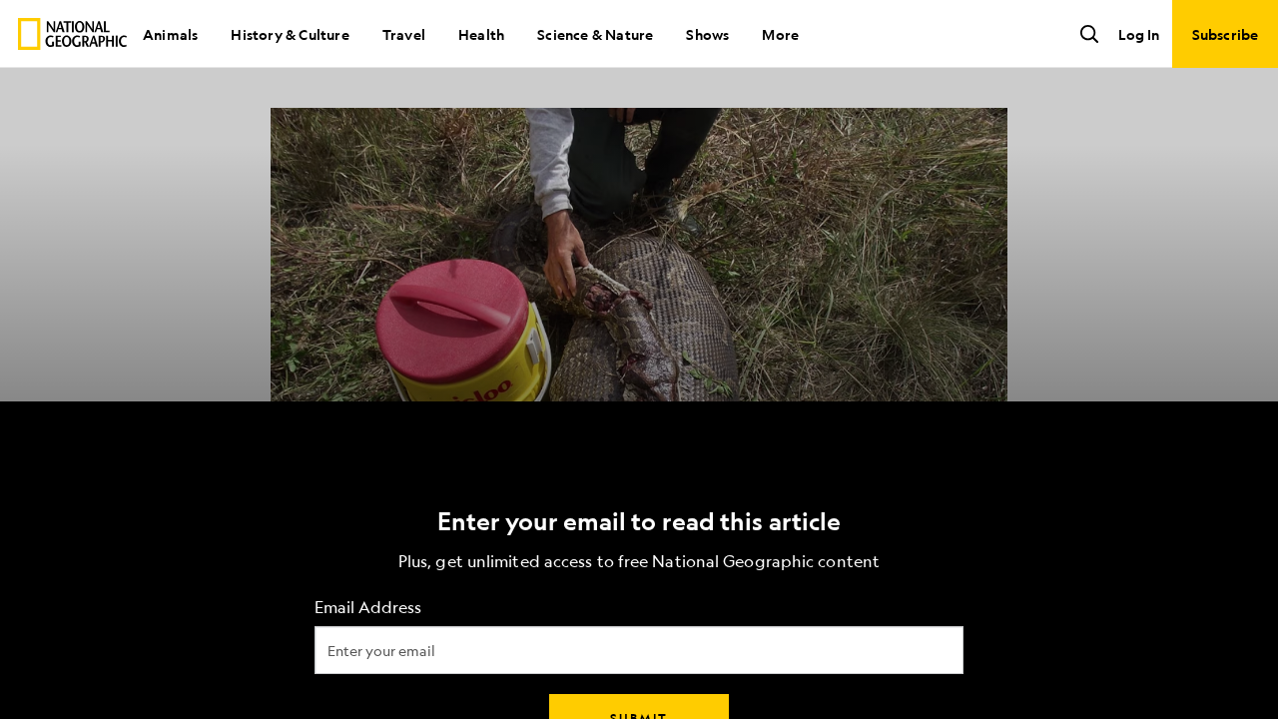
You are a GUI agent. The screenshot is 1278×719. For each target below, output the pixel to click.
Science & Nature (595, 34)
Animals (170, 34)
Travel (403, 34)
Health (481, 34)
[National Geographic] (72, 34)
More (780, 34)
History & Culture (289, 34)
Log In (1138, 34)
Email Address (368, 607)
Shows (707, 34)
